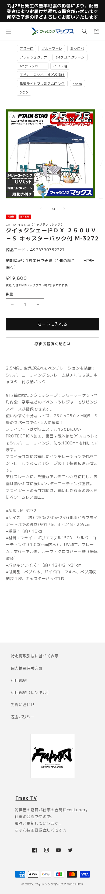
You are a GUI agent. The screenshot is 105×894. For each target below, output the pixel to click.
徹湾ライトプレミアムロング (42, 83)
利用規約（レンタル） (31, 692)
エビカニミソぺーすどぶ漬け (42, 74)
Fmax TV (26, 798)
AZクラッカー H (33, 66)
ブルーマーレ (51, 48)
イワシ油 (60, 66)
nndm (77, 83)
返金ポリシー (23, 716)
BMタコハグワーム (70, 57)
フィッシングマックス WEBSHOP (59, 884)
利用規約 (19, 680)
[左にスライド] (41, 209)
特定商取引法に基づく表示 (35, 655)
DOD (24, 92)
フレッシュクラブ (33, 57)
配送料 (17, 285)
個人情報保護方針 (27, 668)
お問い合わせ (23, 704)
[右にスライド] (64, 209)
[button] (9, 31)
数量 (9, 293)
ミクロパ (77, 48)
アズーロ (26, 48)
